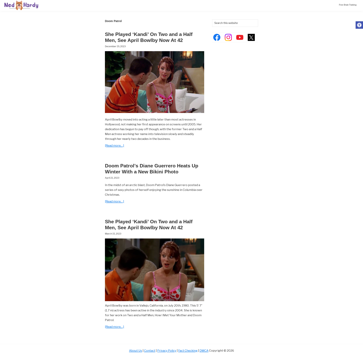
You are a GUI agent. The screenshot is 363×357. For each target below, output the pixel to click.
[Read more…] (114, 146)
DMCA (204, 350)
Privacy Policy (166, 350)
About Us (135, 350)
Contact (149, 350)
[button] (359, 25)
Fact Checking (188, 350)
